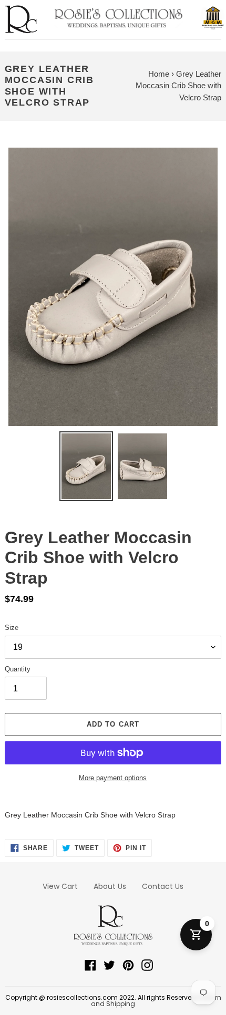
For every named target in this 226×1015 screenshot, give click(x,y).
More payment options (113, 778)
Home (158, 73)
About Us (110, 886)
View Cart (60, 886)
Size (11, 627)
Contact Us (162, 886)
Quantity (17, 669)
